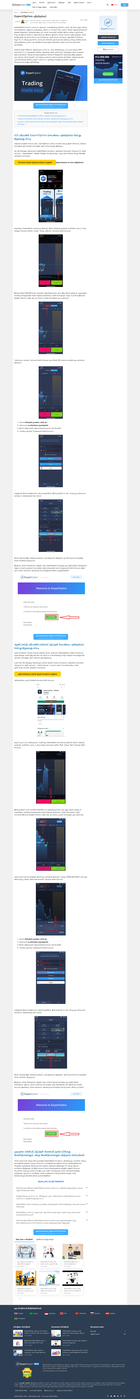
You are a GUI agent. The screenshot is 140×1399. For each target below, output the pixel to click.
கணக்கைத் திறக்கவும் (108, 43)
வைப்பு (89, 2)
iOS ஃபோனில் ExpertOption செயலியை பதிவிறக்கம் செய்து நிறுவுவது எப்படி (42, 116)
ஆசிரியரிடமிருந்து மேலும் (45, 1239)
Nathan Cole (27, 21)
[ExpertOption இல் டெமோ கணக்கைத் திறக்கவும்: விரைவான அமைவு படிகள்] (72, 1251)
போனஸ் (41, 2)
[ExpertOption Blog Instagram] (120, 1396)
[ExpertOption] (108, 32)
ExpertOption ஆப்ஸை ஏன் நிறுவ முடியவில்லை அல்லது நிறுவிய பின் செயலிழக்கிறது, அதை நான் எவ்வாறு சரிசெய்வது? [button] (50, 1205)
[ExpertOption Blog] (27, 1366)
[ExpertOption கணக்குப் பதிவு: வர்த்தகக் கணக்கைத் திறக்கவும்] (72, 1278)
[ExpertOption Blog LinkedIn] (117, 1396)
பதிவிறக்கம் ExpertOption (65, 1390)
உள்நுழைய (61, 2)
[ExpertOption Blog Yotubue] (113, 1396)
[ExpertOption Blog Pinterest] (123, 1396)
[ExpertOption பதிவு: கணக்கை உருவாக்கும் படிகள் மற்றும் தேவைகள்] (18, 1352)
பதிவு (69, 2)
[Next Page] (19, 1299)
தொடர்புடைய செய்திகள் (24, 1239)
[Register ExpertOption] (108, 66)
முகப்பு (34, 2)
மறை (55, 113)
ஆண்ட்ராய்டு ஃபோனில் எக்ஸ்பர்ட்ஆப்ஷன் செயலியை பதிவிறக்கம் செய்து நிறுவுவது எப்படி (46, 119)
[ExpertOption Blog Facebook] (107, 1396)
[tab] (50, 1189)
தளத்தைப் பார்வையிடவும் (108, 37)
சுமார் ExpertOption (36, 1390)
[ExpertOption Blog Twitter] (110, 1396)
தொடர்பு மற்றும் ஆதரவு (39, 7)
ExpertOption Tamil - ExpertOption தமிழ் (27, 1396)
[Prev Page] (15, 1299)
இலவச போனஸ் (108, 49)
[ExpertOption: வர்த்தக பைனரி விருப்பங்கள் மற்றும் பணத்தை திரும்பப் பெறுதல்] (56, 1333)
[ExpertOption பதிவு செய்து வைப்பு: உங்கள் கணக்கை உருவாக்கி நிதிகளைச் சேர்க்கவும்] (56, 1352)
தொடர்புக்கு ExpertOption (50, 1396)
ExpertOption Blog (21, 1390)
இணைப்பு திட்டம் (49, 1390)
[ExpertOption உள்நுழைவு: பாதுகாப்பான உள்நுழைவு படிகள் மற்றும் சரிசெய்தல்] (26, 1278)
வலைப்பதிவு (53, 7)
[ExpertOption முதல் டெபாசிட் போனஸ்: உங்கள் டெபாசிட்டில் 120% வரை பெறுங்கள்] (18, 1333)
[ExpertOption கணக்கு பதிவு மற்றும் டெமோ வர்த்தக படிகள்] (49, 1278)
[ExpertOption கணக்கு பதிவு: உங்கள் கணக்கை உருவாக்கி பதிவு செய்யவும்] (49, 1251)
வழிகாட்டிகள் (51, 2)
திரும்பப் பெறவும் (79, 2)
